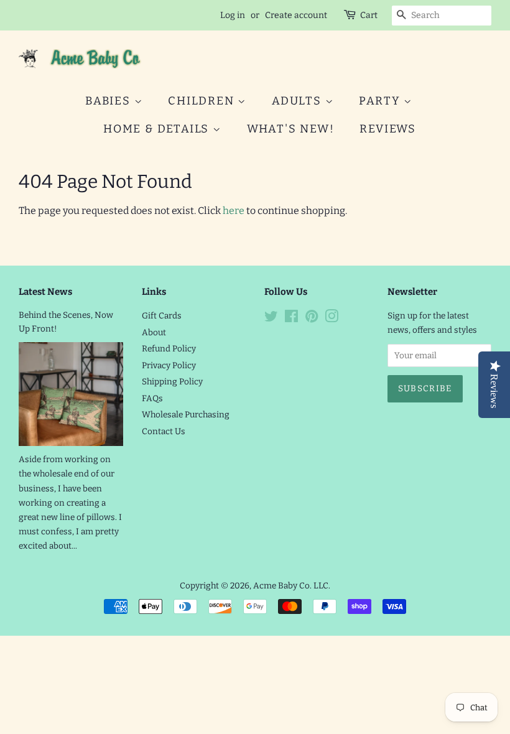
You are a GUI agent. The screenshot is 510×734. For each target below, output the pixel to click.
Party (381, 101)
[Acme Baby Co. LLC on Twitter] (271, 319)
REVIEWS (387, 129)
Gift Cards (162, 315)
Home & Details (158, 129)
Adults (298, 101)
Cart (369, 15)
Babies (109, 101)
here (233, 210)
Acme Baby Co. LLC (290, 585)
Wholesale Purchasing (186, 414)
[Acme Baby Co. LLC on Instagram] (331, 319)
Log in (232, 15)
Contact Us (163, 431)
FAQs (152, 398)
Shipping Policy (172, 381)
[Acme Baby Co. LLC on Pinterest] (311, 319)
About (154, 332)
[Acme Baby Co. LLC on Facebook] (291, 319)
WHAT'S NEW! (291, 129)
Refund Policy (169, 348)
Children (203, 101)
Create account (296, 15)
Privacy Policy (169, 365)
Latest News (45, 291)
